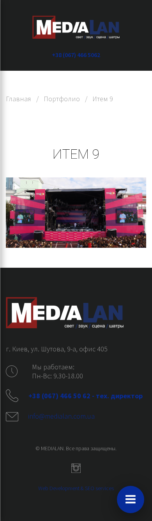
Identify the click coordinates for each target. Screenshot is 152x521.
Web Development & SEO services (76, 488)
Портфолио (62, 98)
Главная (18, 98)
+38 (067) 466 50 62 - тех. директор (86, 395)
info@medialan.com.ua (61, 416)
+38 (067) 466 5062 (76, 55)
